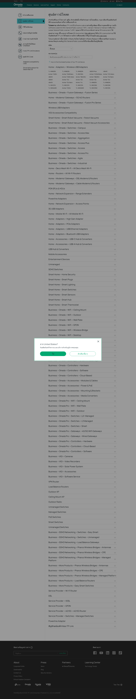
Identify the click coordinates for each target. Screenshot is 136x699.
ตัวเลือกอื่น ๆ (83, 354)
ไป (53, 354)
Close (98, 341)
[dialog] (68, 349)
